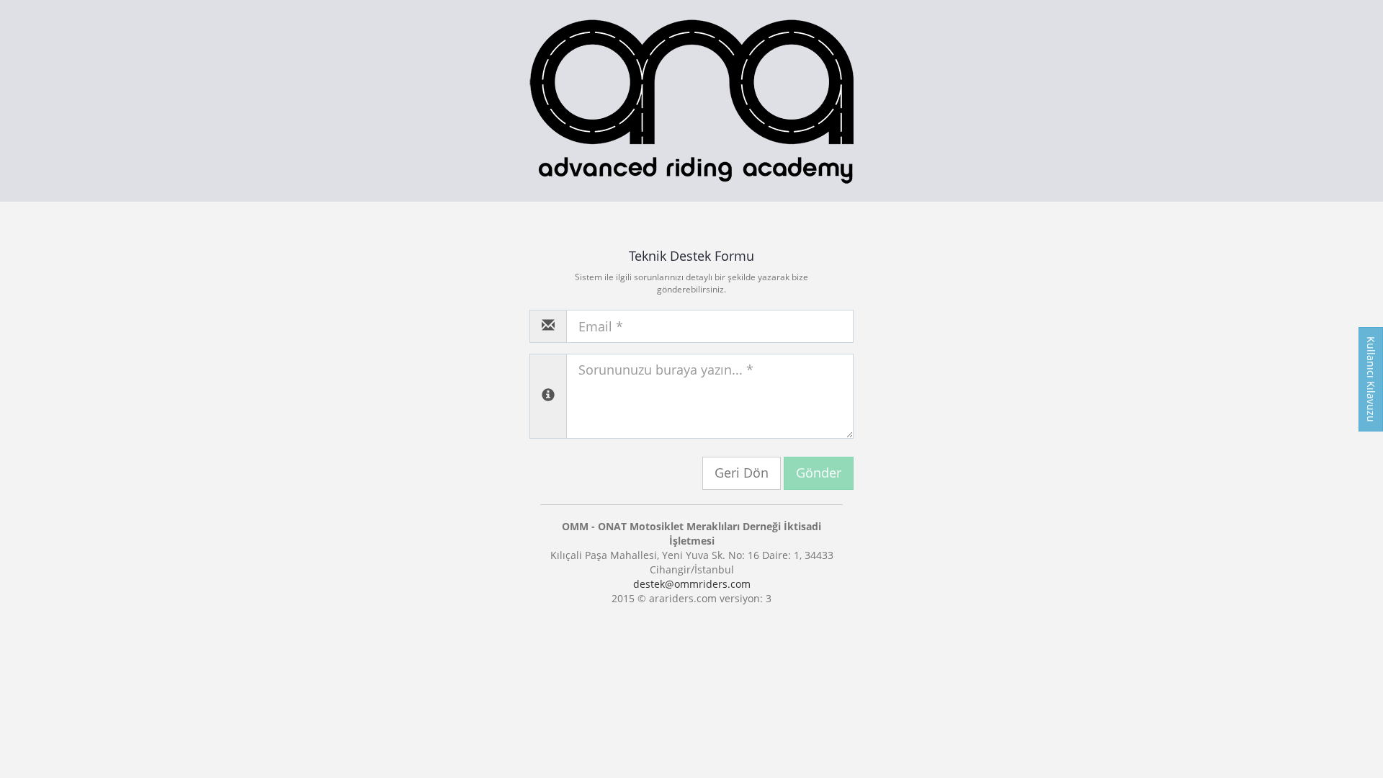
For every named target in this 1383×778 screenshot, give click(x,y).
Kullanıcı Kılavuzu (1371, 379)
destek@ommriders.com (692, 584)
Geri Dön (742, 472)
